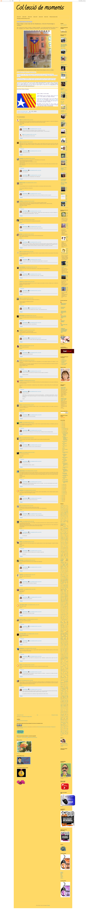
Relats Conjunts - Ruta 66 (65, 458)
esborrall (21, 281)
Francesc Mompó (63, 591)
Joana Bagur (66, 618)
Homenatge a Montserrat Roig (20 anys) (23, 18)
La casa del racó (63, 179)
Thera (21, 437)
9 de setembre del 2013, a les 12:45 (31, 267)
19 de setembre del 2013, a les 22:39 (35, 689)
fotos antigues (66, 587)
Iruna (67, 606)
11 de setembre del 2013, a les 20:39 (35, 430)
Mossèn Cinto (62, 664)
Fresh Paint (66, 592)
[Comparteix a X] (33, 111)
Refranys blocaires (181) (53, 16)
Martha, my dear (67, 288)
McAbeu (21, 234)
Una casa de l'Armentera (64, 460)
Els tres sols (63, 572)
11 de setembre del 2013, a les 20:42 (35, 481)
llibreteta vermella (63, 639)
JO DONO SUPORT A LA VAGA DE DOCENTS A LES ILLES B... (65, 438)
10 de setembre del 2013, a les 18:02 (29, 452)
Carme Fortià (62, 544)
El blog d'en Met (64, 360)
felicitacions (62, 583)
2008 (62, 501)
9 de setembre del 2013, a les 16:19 (35, 226)
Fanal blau (64, 582)
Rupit (65, 711)
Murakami (62, 666)
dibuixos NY (62, 568)
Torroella (64, 727)
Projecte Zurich (64, 691)
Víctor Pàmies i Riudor (23, 604)
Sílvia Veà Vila (65, 720)
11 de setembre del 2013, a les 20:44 (35, 532)
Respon (21, 124)
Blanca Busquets (64, 531)
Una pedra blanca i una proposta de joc (65, 482)
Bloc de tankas (63, 532)
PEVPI (66, 682)
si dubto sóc (65, 717)
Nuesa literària (63, 37)
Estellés (66, 578)
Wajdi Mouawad (63, 732)
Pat (67, 675)
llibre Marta (62, 634)
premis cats (66, 690)
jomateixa (21, 330)
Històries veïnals (63, 398)
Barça (63, 529)
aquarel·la (25, 112)
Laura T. (65, 630)
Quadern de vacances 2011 (64, 695)
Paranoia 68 (63, 55)
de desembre (64, 428)
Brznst (66, 535)
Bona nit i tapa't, (55, 99)
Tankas (62, 724)
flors (67, 585)
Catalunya (62, 546)
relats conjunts (63, 704)
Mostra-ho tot (66, 207)
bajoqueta (62, 527)
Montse (67, 661)
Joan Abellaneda (22, 267)
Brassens (65, 534)
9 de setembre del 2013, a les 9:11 (31, 182)
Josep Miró (62, 627)
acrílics (63, 511)
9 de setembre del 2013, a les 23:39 (35, 391)
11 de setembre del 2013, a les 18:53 (30, 648)
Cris (65, 561)
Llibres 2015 (30, 16)
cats (64, 547)
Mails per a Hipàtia (64, 182)
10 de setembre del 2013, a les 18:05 (31, 470)
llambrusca (62, 632)
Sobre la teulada (65, 449)
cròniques (62, 562)
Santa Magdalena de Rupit (65, 476)
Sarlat (67, 714)
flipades (65, 585)
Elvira (67, 575)
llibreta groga (63, 638)
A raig (66, 66)
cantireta (62, 540)
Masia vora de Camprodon (64, 473)
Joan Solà (65, 617)
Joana (61, 618)
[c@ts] (65, 789)
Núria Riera (62, 672)
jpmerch (21, 452)
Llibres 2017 (19, 16)
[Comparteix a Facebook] (34, 111)
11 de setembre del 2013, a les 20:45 (35, 567)
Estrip (65, 581)
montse (21, 345)
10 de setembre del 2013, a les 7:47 (28, 422)
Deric (67, 562)
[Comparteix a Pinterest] (36, 111)
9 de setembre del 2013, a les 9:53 (28, 234)
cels (66, 548)
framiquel (65, 590)
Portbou (67, 687)
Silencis (66, 719)
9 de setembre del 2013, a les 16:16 (35, 175)
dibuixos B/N (63, 566)
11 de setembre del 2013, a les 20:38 (35, 414)
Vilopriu (62, 731)
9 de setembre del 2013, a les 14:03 (27, 298)
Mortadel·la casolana (64, 663)
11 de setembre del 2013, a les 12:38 (29, 589)
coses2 (62, 561)
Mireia (21, 119)
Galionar (21, 541)
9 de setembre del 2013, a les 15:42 (30, 315)
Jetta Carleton (65, 611)
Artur (67, 525)
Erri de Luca (62, 578)
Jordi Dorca (22, 490)
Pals (66, 674)
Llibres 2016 (24, 16)
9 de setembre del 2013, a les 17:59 (28, 345)
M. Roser (21, 360)
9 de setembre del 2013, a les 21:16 (28, 360)
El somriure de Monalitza (63, 362)
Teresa (61, 726)
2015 (62, 424)
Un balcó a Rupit (65, 479)
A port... (63, 450)
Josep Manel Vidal (64, 626)
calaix (66, 536)
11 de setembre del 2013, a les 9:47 (28, 541)
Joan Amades (63, 613)
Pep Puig (63, 678)
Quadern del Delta (65, 696)
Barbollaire (66, 528)
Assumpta (21, 219)
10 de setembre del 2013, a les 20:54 (27, 505)
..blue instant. (63, 128)
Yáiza (66, 734)
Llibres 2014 (35, 16)
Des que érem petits (65, 563)
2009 (62, 499)
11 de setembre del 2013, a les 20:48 (35, 640)
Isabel (63, 607)
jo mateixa (66, 612)
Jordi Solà (65, 625)
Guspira (21, 521)
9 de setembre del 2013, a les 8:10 (27, 119)
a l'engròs (62, 102)
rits (20, 680)
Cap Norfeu (66, 540)
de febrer (63, 492)
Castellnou (65, 545)
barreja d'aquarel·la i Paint (64, 530)
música (66, 667)
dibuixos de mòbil (64, 567)
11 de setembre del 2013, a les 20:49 (35, 656)
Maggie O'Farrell (63, 643)
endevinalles (63, 576)
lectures (62, 631)
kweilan (65, 629)
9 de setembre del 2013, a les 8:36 (29, 158)
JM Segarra (62, 612)
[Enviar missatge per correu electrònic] (29, 111)
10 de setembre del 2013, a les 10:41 (28, 437)
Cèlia (64, 548)
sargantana (21, 158)
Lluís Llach (65, 640)
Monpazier (62, 661)
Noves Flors (65, 671)
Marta (21, 251)
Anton (64, 521)
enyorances (65, 577)
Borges (61, 534)
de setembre (64, 432)
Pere (65, 679)
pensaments (62, 677)
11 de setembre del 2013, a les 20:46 (35, 611)
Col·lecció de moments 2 (23, 726)
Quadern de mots (22, 182)
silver (61, 720)
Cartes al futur (63, 387)
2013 (62, 427)
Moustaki (67, 664)
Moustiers (64, 665)
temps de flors (63, 725)
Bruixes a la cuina (23, 619)
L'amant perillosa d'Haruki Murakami (65, 434)
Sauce (63, 715)
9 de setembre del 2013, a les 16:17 (35, 193)
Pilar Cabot (65, 683)
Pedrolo (65, 676)
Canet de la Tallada (64, 539)
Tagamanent (64, 723)
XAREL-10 (62, 104)
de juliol (63, 485)
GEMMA (21, 422)
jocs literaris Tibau (64, 622)
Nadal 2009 (62, 668)
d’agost (63, 484)
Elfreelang (21, 560)
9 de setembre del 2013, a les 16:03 (29, 330)
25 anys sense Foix (63, 509)
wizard (67, 732)
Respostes (22, 126)
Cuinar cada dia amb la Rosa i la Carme (63, 312)
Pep (20, 505)
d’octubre (64, 431)
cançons (67, 538)
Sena (66, 715)
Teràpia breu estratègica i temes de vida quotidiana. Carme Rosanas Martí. (64, 330)
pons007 (67, 686)
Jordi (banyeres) (63, 623)
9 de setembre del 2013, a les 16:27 (35, 338)
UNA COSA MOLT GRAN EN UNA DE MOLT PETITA (64, 45)
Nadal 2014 (65, 669)
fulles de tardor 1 (64, 593)
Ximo (63, 734)
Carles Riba (62, 543)
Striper (66, 721)
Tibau (64, 726)
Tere (66, 725)
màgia (67, 643)
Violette (66, 731)
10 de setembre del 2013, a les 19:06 (30, 490)
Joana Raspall (64, 619)
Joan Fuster (65, 615)
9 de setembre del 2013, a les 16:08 (35, 170)
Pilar (61, 683)
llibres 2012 (46, 16)
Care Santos (64, 541)
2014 (62, 425)
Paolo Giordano (63, 675)
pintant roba (62, 684)
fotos (62, 587)
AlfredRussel (22, 648)
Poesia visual (63, 145)
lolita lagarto (62, 641)
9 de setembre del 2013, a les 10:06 (27, 251)
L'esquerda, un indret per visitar (64, 455)
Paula (20, 298)
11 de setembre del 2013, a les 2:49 (28, 521)
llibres (67, 634)
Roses (62, 711)
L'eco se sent (63, 172)
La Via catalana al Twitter (65, 467)
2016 (62, 423)
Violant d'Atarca (22, 470)
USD (64, 728)
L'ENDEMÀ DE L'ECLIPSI (66, 189)
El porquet (21, 380)
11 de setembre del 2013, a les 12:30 (29, 574)
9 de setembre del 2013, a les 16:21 (35, 259)
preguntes (62, 690)
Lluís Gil (62, 640)
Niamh (65, 670)
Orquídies (63, 461)
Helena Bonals (22, 315)
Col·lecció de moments (40, 8)
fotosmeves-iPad (64, 589)
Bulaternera (62, 536)
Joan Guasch (63, 616)
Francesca (62, 592)
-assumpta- (62, 505)
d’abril (63, 489)
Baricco (66, 529)
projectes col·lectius (64, 692)
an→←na (62, 101)
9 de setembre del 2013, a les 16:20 (35, 242)
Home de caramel (64, 363)
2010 (62, 498)
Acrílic (67, 510)
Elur (64, 575)
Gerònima (21, 201)
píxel (63, 685)
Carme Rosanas (25, 128)
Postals (63, 688)
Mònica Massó (63, 660)
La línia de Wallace (64, 201)
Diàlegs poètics (65, 564)
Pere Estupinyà (66, 680)
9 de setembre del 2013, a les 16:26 (35, 308)
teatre (66, 724)
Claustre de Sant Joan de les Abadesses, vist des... (65, 464)
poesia (62, 686)
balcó (66, 527)
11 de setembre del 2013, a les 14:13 (32, 619)
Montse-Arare (64, 662)
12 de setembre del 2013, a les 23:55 (35, 671)
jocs (61, 621)
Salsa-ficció (63, 186)
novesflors (21, 589)
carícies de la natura (64, 542)
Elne (66, 571)
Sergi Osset (62, 716)
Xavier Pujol (64, 733)
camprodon (29, 112)
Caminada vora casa (64, 537)
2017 (62, 421)
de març (63, 491)
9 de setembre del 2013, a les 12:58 (35, 128)
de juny (63, 487)
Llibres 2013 (41, 16)
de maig (63, 488)
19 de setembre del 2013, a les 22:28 (27, 680)
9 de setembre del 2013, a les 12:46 (28, 281)
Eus (67, 581)
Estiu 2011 (62, 579)
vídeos (66, 730)
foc (62, 586)
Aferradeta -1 (67, 237)
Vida (63, 730)
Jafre (65, 608)
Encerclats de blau (64, 444)
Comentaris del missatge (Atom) (27, 716)
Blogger (48, 905)
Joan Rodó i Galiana (23, 633)
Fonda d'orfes (66, 586)
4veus (64, 510)
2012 (62, 495)
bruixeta (62, 535)
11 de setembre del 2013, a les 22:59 (28, 664)
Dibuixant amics (64, 565)
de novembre (64, 429)
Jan (67, 608)
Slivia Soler (62, 721)
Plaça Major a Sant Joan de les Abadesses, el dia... (65, 470)
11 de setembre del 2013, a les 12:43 (33, 604)
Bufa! (67, 212)
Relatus (21, 664)
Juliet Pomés (62, 628)
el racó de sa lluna (64, 113)
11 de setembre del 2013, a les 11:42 (29, 560)
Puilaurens (65, 694)
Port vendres (63, 687)
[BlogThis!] (32, 111)
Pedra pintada (63, 364)
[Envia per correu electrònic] (31, 111)
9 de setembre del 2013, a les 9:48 (28, 219)
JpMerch (66, 627)
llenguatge (65, 633)
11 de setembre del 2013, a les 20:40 (35, 461)
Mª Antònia (65, 642)
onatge (66, 673)
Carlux (66, 543)
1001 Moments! (67, 276)
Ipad (64, 606)
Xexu (61, 734)
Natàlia (61, 670)
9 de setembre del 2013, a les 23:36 (35, 352)
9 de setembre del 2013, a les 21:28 (29, 380)
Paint (64, 674)
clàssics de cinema (64, 81)
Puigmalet (21, 574)
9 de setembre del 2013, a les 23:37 (35, 371)
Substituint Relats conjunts (64, 722)
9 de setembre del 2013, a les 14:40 (30, 134)
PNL (66, 685)
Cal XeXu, (42, 99)
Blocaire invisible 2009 (64, 533)
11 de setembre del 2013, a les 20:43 (35, 513)
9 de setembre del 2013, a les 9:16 (28, 201)
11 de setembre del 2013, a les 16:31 (32, 633)
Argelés (65, 525)
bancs (61, 528)
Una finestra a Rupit (64, 478)
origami (61, 674)
